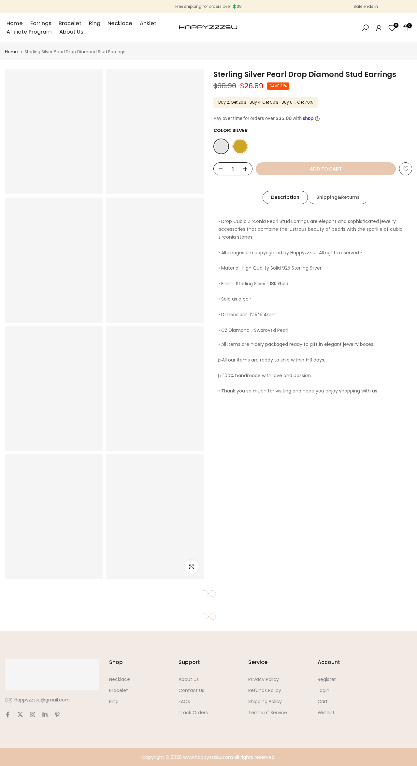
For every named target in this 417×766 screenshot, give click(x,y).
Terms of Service (267, 712)
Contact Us (191, 690)
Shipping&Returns (338, 197)
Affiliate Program (29, 32)
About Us (71, 32)
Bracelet (70, 23)
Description (285, 197)
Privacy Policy (263, 679)
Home (15, 23)
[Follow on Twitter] (20, 714)
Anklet (148, 23)
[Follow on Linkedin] (45, 714)
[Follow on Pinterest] (57, 714)
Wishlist (326, 712)
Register (327, 679)
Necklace (120, 23)
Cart (323, 701)
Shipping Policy (265, 701)
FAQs (184, 701)
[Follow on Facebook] (8, 714)
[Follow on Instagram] (33, 714)
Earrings (40, 23)
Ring (94, 23)
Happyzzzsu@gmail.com (42, 700)
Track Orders (193, 712)
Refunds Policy (264, 690)
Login (323, 690)
